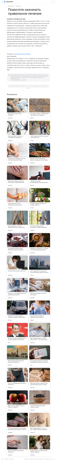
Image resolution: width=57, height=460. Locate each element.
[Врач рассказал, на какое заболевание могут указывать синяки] (17, 221)
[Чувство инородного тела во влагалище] (39, 288)
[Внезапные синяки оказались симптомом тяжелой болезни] (17, 176)
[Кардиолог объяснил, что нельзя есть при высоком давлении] (39, 243)
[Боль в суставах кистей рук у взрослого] (17, 445)
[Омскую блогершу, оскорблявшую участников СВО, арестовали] (39, 176)
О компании (6, 459)
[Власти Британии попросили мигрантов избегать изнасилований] (17, 355)
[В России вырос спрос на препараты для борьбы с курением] (39, 311)
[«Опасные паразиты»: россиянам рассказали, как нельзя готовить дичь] (17, 423)
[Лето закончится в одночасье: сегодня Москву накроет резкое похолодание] (39, 266)
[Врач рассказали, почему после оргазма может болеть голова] (39, 378)
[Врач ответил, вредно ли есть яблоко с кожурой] (17, 400)
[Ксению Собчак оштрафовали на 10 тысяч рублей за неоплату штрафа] (17, 333)
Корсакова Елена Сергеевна (21, 54)
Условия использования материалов (36, 459)
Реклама (12, 459)
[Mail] (5, 1)
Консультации (11, 6)
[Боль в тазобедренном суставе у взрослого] (17, 378)
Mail (2, 459)
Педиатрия (18, 6)
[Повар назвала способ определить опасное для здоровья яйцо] (17, 198)
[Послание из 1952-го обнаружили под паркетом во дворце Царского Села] (39, 108)
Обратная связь (48, 459)
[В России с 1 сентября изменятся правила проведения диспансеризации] (17, 288)
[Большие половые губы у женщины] (17, 108)
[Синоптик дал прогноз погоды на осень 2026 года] (39, 131)
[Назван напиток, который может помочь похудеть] (39, 445)
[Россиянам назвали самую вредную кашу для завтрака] (17, 243)
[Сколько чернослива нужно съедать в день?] (39, 400)
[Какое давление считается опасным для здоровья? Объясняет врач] (17, 131)
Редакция (26, 459)
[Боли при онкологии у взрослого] (17, 266)
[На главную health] (9, 1)
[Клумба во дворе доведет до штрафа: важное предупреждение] (39, 198)
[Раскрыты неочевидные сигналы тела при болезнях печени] (17, 153)
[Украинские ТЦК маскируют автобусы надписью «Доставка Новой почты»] (17, 311)
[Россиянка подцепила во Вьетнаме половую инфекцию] (39, 221)
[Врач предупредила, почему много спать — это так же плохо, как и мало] (39, 333)
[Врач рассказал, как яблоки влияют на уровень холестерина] (39, 153)
